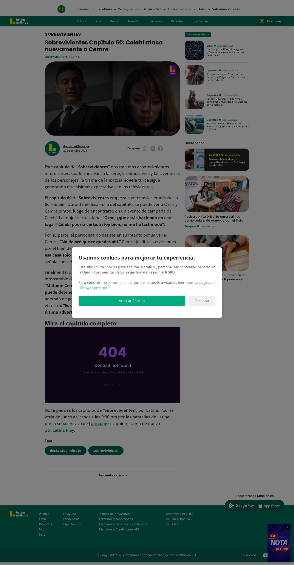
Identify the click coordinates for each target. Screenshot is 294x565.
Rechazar (202, 300)
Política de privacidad (94, 288)
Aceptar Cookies (132, 300)
